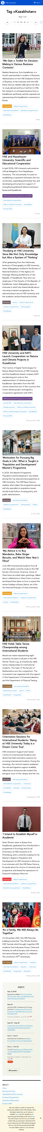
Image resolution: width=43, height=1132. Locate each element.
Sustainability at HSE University (12, 1094)
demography (25, 307)
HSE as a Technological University (14, 411)
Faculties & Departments (10, 1097)
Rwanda (16, 788)
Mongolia (27, 971)
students (33, 962)
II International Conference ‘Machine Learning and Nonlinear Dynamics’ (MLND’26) (20, 1028)
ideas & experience (20, 106)
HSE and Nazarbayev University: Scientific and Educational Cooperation (16, 160)
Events (21, 987)
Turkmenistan (26, 788)
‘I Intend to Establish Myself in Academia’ (19, 835)
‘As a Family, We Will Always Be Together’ (20, 931)
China (28, 690)
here (17, 1114)
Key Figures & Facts (8, 1091)
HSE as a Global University (12, 204)
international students (10, 110)
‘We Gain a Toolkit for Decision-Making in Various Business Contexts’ (20, 64)
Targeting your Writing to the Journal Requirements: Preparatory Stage (19, 1051)
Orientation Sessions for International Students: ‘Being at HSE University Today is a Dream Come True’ (19, 742)
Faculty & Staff (7, 1104)
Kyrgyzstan (17, 695)
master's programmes (10, 307)
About (5, 1084)
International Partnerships (10, 1100)
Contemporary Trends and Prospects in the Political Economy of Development (19, 1011)
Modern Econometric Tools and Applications (19, 1039)
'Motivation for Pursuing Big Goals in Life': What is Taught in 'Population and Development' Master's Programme (20, 462)
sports (21, 690)
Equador (24, 967)
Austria (5, 602)
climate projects (9, 407)
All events (13, 1070)
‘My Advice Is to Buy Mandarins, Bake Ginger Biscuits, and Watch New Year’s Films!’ (20, 556)
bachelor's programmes (29, 110)
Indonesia (27, 784)
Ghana (35, 504)
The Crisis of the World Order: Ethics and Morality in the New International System (20, 996)
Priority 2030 (7, 209)
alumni (15, 302)
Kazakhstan (7, 115)
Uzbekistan (7, 792)
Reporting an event (10, 690)
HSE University (10, 3)
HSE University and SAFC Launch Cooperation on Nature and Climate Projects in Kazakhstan (20, 358)
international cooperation (12, 200)
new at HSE (7, 403)
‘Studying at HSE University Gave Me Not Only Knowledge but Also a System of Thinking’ (20, 254)
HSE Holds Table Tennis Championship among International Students (15, 647)
